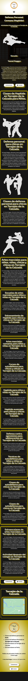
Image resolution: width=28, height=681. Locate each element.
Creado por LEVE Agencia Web (18, 659)
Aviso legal (14, 655)
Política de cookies (20, 653)
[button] (14, 11)
